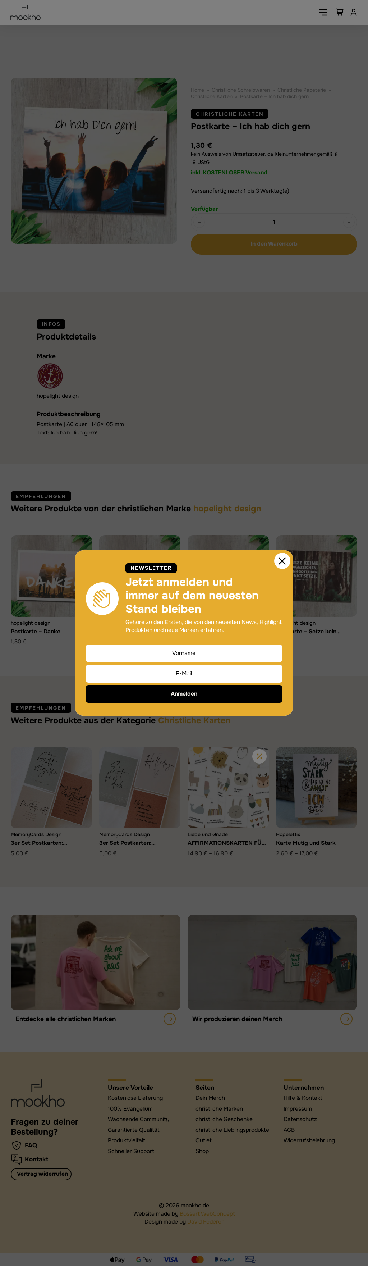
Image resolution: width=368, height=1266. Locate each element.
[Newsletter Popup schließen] (282, 561)
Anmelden (184, 693)
